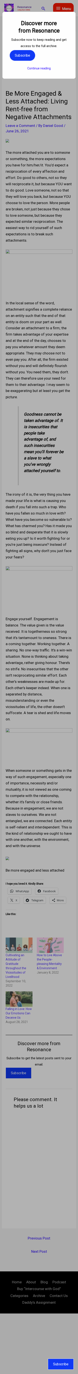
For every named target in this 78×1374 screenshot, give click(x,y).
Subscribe (22, 55)
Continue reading (39, 68)
